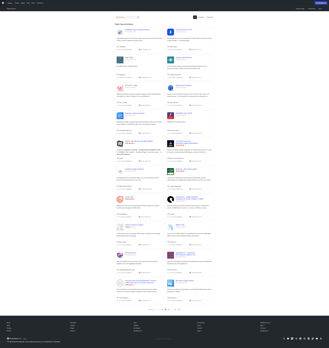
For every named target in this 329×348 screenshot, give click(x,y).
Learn (135, 322)
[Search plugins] (138, 17)
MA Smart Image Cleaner (185, 281)
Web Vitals (129, 57)
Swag (199, 331)
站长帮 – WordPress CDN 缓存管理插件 (139, 141)
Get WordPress (321, 3)
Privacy (9, 331)
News (8, 325)
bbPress (263, 328)
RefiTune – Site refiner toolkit (186, 169)
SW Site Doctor (130, 253)
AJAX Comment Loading (134, 225)
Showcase (73, 322)
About (8, 322)
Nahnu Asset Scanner (183, 85)
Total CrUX (129, 197)
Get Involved (200, 322)
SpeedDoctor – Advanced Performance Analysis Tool (185, 254)
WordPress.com (265, 322)
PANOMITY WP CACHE (184, 113)
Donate (200, 328)
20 (169, 309)
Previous (150, 309)
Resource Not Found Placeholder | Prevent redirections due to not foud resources (140, 282)
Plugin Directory (11, 8)
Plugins (72, 328)
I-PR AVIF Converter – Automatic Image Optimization (187, 142)
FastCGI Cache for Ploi (184, 30)
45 (175, 309)
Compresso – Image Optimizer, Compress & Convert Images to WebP (190, 198)
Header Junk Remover (184, 57)
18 (162, 309)
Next (179, 309)
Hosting (9, 328)
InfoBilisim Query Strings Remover (137, 30)
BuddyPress (264, 331)
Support (136, 325)
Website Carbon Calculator (135, 113)
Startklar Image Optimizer (134, 169)
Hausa (25, 338)
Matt (262, 325)
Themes (72, 325)
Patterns (72, 331)
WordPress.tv (138, 331)
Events (199, 325)
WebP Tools (180, 225)
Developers (137, 328)
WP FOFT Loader (131, 85)
